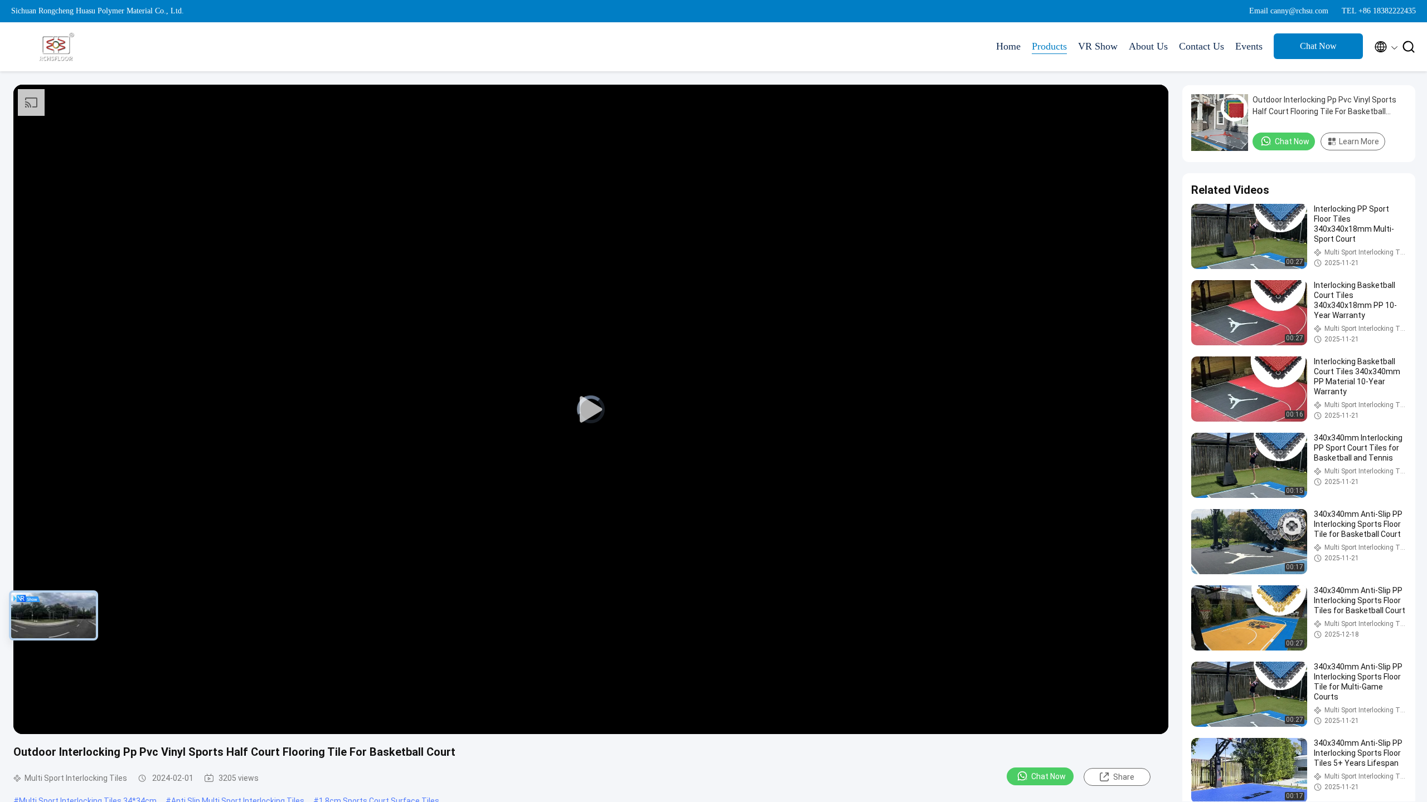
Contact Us (1201, 46)
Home (1008, 46)
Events (1249, 46)
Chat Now (1318, 46)
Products (1049, 46)
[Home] (55, 46)
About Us (1148, 46)
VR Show (1098, 46)
